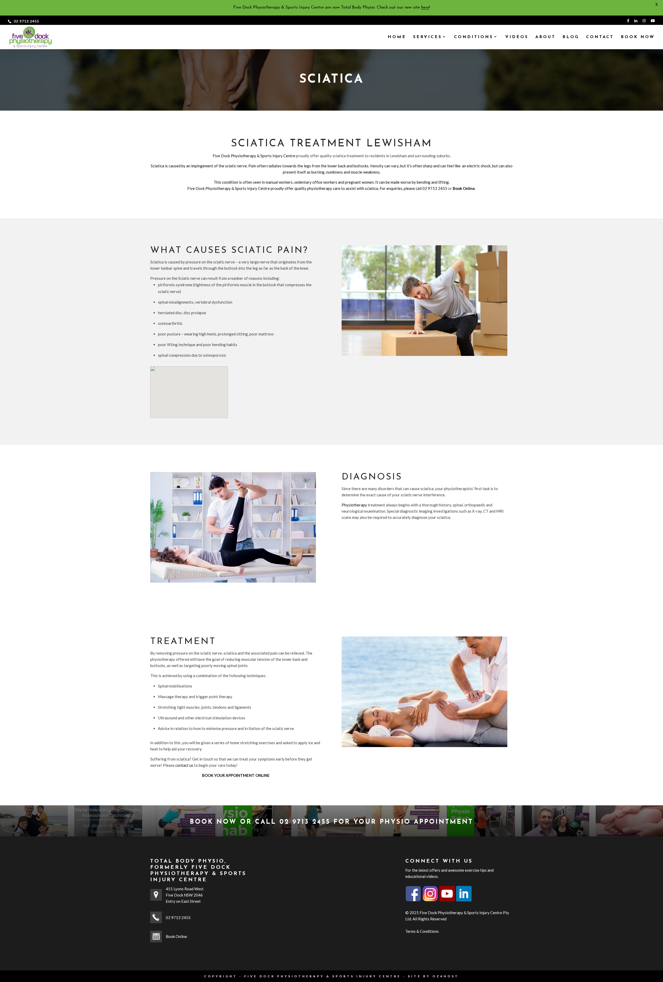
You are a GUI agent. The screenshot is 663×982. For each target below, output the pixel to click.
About (545, 37)
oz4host (446, 976)
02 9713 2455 (26, 21)
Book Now (638, 37)
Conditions (473, 37)
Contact (600, 37)
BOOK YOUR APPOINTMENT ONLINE (236, 775)
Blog (571, 37)
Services (427, 37)
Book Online (176, 936)
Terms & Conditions (422, 931)
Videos (516, 37)
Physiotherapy (354, 505)
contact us (184, 765)
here (425, 7)
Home (397, 37)
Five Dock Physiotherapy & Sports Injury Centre (254, 155)
